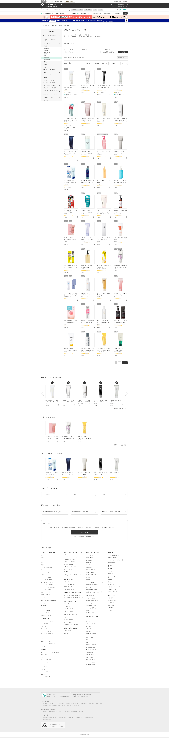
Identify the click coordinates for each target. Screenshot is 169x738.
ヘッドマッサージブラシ (91, 631)
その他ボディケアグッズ (91, 613)
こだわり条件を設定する (107, 52)
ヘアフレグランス (68, 622)
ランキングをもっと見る (121, 408)
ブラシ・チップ (89, 567)
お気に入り (77, 97)
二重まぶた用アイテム (91, 569)
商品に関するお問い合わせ (58, 705)
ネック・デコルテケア (46, 662)
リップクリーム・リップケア (48, 587)
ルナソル (104, 494)
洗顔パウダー (47, 55)
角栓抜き (88, 579)
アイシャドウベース (46, 631)
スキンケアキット (112, 598)
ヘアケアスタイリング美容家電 (115, 560)
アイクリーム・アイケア (47, 584)
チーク (43, 638)
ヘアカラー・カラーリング (70, 566)
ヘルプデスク (99, 703)
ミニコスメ (74, 9)
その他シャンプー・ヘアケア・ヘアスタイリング (73, 575)
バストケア (44, 664)
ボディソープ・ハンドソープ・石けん (50, 652)
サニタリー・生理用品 (91, 644)
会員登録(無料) (117, 1)
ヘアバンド (88, 626)
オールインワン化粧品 (46, 567)
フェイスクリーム (45, 569)
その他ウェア (111, 573)
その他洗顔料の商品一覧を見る (52, 511)
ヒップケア (44, 667)
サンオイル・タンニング (69, 584)
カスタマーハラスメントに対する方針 (68, 711)
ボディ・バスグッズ (90, 598)
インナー (110, 568)
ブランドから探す (71, 13)
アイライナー (44, 636)
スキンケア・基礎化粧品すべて (51, 40)
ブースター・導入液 (46, 577)
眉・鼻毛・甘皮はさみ (91, 574)
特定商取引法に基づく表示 (87, 703)
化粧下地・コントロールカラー (48, 600)
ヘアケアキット (111, 607)
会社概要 (45, 711)
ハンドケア (44, 657)
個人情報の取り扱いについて (72, 703)
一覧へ (125, 13)
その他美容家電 (111, 562)
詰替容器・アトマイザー (91, 589)
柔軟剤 (87, 642)
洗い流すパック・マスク (47, 582)
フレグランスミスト (68, 619)
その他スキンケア (45, 594)
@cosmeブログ (62, 717)
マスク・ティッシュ (90, 662)
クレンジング (44, 555)
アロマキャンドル (90, 652)
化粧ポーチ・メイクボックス (92, 584)
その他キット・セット (113, 610)
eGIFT (95, 9)
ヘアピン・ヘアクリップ (91, 624)
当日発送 (89, 63)
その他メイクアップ (46, 646)
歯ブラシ (110, 582)
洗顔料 (43, 557)
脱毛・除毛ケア (45, 674)
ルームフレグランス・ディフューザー (95, 647)
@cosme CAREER (47, 719)
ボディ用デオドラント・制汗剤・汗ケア (73, 595)
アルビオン (46, 494)
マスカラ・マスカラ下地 (47, 621)
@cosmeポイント (80, 717)
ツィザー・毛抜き (90, 572)
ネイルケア (44, 669)
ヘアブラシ (88, 619)
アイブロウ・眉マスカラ (47, 633)
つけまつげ (44, 626)
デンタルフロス (111, 584)
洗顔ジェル (46, 57)
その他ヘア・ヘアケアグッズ (92, 633)
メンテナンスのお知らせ (116, 13)
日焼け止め (66, 581)
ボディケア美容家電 (112, 557)
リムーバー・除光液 (68, 611)
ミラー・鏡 (88, 587)
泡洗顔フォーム (47, 53)
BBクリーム (44, 603)
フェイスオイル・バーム (47, 572)
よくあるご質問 (47, 705)
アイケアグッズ (89, 603)
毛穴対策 (100, 9)
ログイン (125, 1)
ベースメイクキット (112, 600)
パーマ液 (66, 571)
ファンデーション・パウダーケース (94, 582)
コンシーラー (44, 608)
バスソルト (66, 633)
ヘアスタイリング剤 (68, 564)
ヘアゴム (88, 621)
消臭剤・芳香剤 (89, 657)
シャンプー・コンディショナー (71, 557)
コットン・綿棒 (89, 557)
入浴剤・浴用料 (67, 630)
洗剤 (87, 639)
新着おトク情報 (69, 1)
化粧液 (43, 574)
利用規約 (45, 703)
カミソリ (88, 577)
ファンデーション (45, 610)
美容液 (43, 562)
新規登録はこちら (90, 536)
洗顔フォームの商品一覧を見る (111, 511)
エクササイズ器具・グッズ (92, 608)
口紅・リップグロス (46, 641)
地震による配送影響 (103, 13)
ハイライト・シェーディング (48, 643)
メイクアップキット (112, 602)
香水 (65, 617)
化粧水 (43, 560)
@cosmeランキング (52, 717)
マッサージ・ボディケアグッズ (93, 600)
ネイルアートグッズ (68, 608)
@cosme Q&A (71, 717)
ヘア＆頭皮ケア (88, 9)
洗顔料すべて (47, 48)
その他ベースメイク (46, 615)
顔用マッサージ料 (45, 592)
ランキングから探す (59, 13)
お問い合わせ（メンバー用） (73, 705)
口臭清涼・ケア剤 (112, 589)
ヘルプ (116, 9)
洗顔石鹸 (46, 50)
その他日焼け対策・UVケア (70, 589)
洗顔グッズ (88, 562)
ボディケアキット (112, 605)
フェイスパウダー (45, 613)
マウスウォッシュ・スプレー (115, 587)
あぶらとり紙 (89, 560)
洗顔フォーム (47, 52)
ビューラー (88, 565)
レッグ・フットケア (46, 659)
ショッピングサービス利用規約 (56, 703)
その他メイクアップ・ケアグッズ (94, 592)
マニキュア (66, 603)
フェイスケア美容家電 (113, 555)
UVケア (81, 9)
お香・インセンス (90, 654)
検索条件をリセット (122, 57)
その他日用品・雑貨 (90, 664)
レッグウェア (111, 571)
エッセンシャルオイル (91, 649)
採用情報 (81, 711)
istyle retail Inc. (85, 734)
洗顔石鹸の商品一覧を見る (80, 511)
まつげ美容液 (44, 624)
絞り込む (123, 52)
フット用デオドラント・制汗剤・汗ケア (73, 597)
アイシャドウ (44, 628)
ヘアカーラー (89, 628)
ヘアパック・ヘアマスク (69, 561)
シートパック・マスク (46, 579)
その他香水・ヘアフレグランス (71, 624)
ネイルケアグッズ (45, 672)
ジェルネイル (67, 606)
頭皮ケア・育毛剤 (68, 569)
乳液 (42, 565)
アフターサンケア (68, 586)
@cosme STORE (89, 717)
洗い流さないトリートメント (70, 559)
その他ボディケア (45, 676)
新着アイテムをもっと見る (121, 445)
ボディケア (44, 654)
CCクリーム (44, 605)
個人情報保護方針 (53, 711)
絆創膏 (87, 610)
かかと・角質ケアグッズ (91, 605)
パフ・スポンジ (89, 555)
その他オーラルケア (112, 591)
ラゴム (74, 494)
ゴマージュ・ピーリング (47, 589)
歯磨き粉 (110, 579)
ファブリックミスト (90, 659)
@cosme (45, 717)
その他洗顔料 (47, 59)
